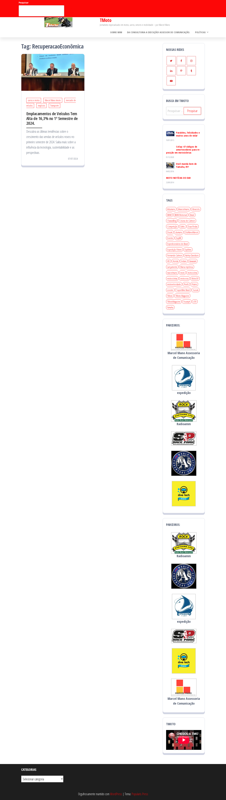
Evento (170, 238)
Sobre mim (116, 32)
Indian (183, 261)
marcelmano (172, 272)
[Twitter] (171, 60)
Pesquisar (23, 2)
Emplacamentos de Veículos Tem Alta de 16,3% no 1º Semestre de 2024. (52, 118)
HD (168, 261)
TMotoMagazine (173, 301)
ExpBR (178, 238)
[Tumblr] (191, 70)
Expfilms (188, 249)
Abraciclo (196, 209)
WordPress (116, 794)
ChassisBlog (171, 220)
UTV (194, 301)
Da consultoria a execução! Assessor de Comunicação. (158, 32)
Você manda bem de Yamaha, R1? (186, 165)
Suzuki (195, 290)
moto (182, 272)
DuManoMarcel (191, 232)
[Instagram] (191, 60)
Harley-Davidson (192, 255)
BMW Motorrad (181, 215)
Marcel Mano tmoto (53, 100)
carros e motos (34, 100)
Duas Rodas (192, 226)
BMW (169, 215)
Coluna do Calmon (187, 220)
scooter (170, 290)
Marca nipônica (186, 267)
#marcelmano (183, 209)
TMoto (105, 20)
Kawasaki (192, 261)
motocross (184, 278)
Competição (172, 226)
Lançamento (172, 267)
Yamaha (170, 307)
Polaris (194, 284)
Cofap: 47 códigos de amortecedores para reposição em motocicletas (183, 149)
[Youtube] (171, 80)
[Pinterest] (181, 70)
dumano (178, 232)
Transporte (54, 105)
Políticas (200, 32)
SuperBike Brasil (183, 290)
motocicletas (172, 278)
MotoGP (195, 278)
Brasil (192, 215)
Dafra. (182, 226)
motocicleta (192, 272)
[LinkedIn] (171, 70)
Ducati (169, 232)
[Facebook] (181, 60)
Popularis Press (140, 794)
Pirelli (186, 284)
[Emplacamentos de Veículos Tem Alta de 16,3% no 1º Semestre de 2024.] (52, 72)
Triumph (186, 301)
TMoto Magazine (182, 295)
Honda (175, 261)
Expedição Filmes (174, 249)
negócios (41, 105)
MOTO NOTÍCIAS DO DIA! (178, 177)
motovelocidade (174, 284)
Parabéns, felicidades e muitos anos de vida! (188, 134)
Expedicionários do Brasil (177, 243)
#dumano (171, 209)
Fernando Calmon (174, 255)
